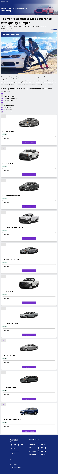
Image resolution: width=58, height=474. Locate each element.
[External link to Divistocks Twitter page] (45, 451)
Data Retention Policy (14, 451)
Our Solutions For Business (16, 466)
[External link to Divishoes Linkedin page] (42, 448)
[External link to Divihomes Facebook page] (38, 454)
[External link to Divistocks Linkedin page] (42, 451)
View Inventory (29, 143)
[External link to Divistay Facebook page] (38, 444)
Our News (12, 469)
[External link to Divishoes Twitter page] (45, 448)
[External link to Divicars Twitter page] (18, 444)
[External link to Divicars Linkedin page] (15, 444)
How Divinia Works (14, 464)
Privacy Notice (13, 448)
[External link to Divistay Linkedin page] (42, 444)
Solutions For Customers (15, 467)
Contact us (12, 453)
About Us (12, 463)
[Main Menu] (56, 2)
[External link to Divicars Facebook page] (11, 444)
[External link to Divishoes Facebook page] (38, 448)
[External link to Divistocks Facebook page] (38, 451)
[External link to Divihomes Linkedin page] (42, 454)
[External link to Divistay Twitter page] (45, 444)
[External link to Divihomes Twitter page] (45, 454)
